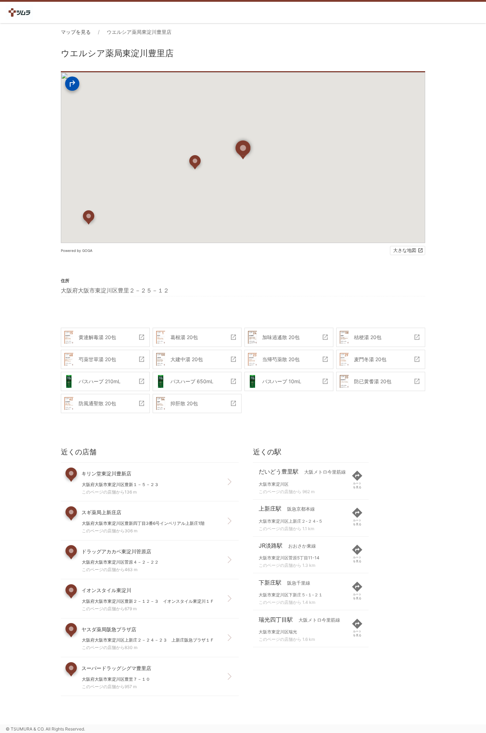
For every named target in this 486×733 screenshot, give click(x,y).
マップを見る (76, 32)
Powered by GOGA (77, 250)
